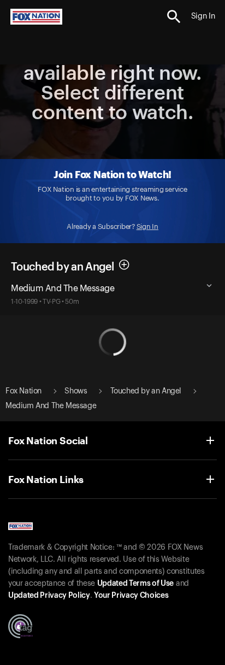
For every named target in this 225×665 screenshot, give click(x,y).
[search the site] (174, 17)
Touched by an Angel (145, 391)
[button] (174, 17)
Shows (75, 391)
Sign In (147, 226)
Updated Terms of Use (135, 583)
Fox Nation (23, 391)
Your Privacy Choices (131, 595)
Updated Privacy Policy (49, 595)
